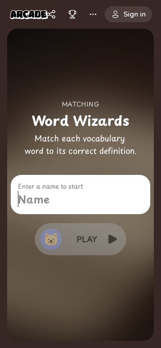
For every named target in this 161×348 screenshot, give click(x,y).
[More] (93, 14)
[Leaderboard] (72, 14)
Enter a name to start (50, 186)
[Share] (51, 14)
